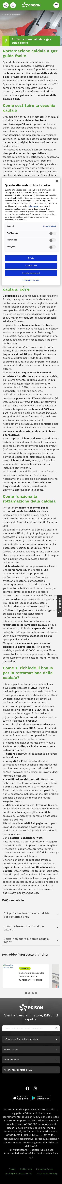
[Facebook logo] (27, 1088)
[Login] (13, 5)
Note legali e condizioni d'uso (18, 1173)
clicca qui (33, 206)
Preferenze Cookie (44, 1169)
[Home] (6, 5)
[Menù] (56, 5)
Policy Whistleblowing (46, 1173)
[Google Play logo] (40, 1098)
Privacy (12, 1169)
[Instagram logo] (35, 1088)
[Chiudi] (57, 181)
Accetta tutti (31, 265)
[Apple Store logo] (20, 1098)
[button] (26, 993)
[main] (31, 592)
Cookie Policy (26, 1169)
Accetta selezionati (31, 273)
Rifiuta (31, 258)
